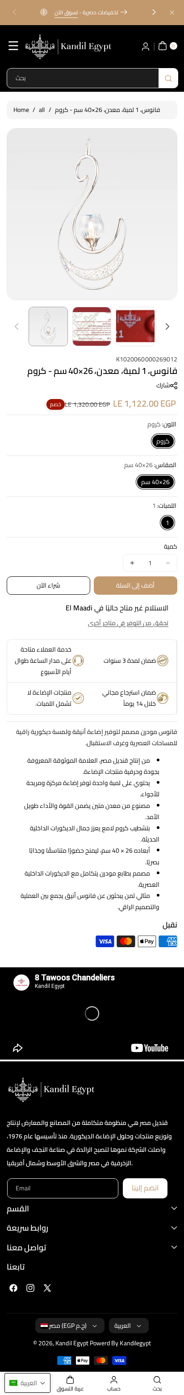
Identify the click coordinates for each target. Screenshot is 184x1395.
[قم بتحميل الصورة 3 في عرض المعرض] (135, 326)
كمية (170, 546)
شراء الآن (48, 585)
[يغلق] (172, 12)
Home (21, 110)
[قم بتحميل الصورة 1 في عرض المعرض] (48, 326)
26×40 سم (155, 482)
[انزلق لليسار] (16, 326)
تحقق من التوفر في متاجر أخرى (128, 623)
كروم (163, 441)
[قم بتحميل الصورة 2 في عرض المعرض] (92, 326)
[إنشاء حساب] (145, 45)
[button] (14, 12)
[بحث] (168, 78)
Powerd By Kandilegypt (120, 1343)
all (42, 110)
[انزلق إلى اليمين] (167, 326)
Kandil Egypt (71, 1343)
